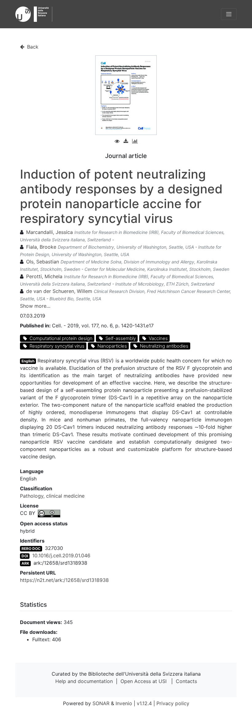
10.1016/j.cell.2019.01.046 (61, 555)
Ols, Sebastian (42, 262)
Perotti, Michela (44, 276)
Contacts (186, 681)
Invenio (124, 703)
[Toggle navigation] (229, 14)
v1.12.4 (144, 703)
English (28, 361)
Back (32, 47)
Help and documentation (84, 681)
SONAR (101, 703)
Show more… (35, 306)
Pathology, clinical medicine (52, 496)
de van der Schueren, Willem (59, 291)
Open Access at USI (143, 681)
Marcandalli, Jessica (49, 232)
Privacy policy (172, 703)
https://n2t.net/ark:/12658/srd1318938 (64, 580)
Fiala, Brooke (41, 247)
